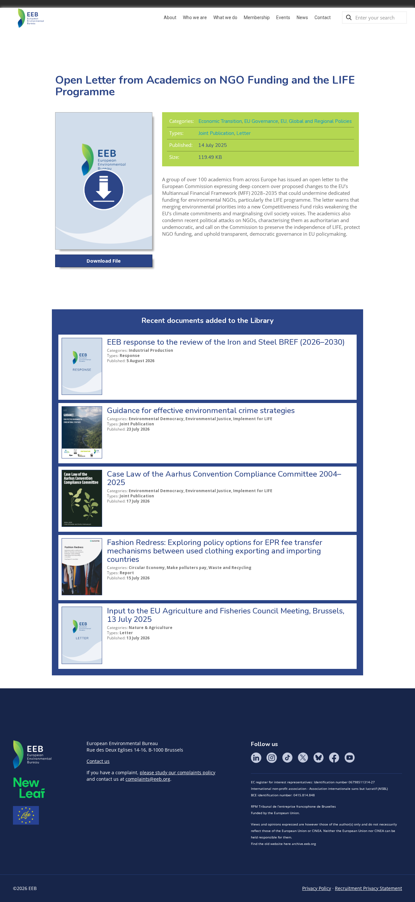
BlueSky (318, 758)
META (29, 787)
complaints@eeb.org (147, 779)
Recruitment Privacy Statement (368, 888)
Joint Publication (216, 133)
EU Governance (261, 121)
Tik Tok (287, 758)
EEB (32, 754)
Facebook (334, 758)
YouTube (349, 758)
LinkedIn (256, 758)
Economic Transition (220, 121)
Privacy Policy (316, 888)
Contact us (98, 761)
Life (26, 815)
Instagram (272, 758)
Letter (243, 133)
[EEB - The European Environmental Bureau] (30, 17)
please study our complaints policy (177, 772)
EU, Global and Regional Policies (316, 121)
